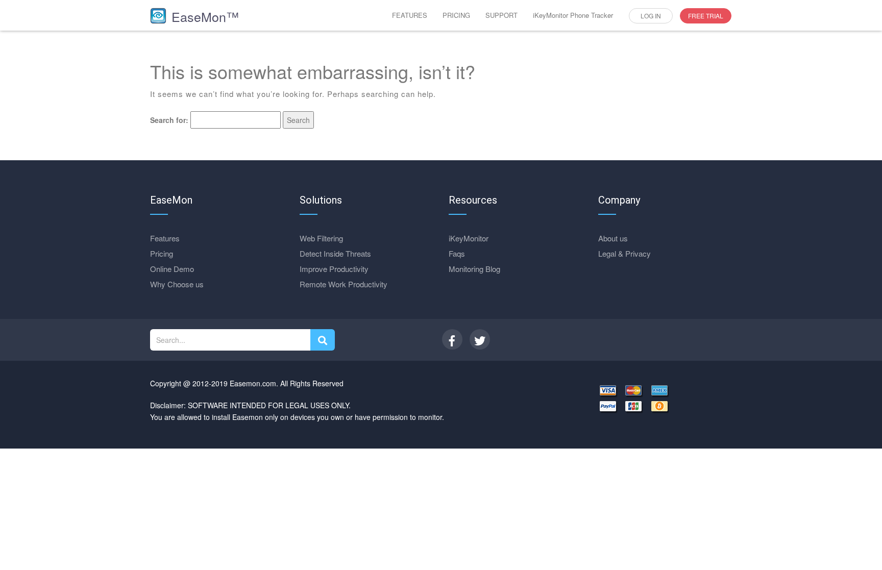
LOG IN (651, 15)
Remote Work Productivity (343, 284)
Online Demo (172, 268)
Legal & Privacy (624, 253)
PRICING (456, 15)
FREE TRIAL (705, 15)
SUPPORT (501, 15)
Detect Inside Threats (335, 253)
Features (165, 238)
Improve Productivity (334, 268)
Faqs (457, 253)
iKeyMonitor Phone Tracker (573, 15)
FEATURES (409, 15)
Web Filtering (321, 238)
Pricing (161, 253)
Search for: (169, 120)
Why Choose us (177, 284)
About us (613, 238)
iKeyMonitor (468, 238)
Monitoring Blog (474, 268)
